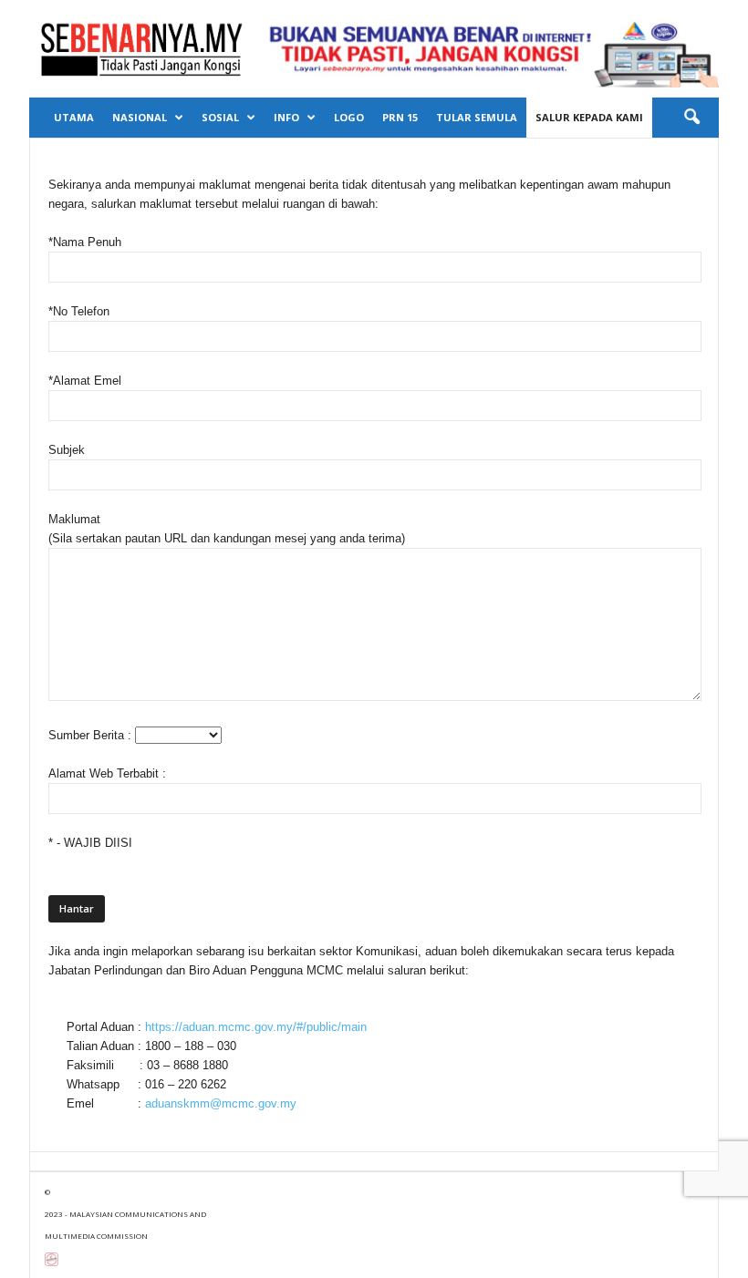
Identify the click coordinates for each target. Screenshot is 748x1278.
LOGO (349, 117)
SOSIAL (220, 117)
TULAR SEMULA (476, 117)
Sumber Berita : (91, 735)
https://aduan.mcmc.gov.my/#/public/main (256, 1027)
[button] (691, 118)
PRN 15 (400, 117)
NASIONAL (139, 117)
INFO (286, 117)
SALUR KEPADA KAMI (589, 117)
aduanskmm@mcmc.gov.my (220, 1103)
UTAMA (74, 117)
